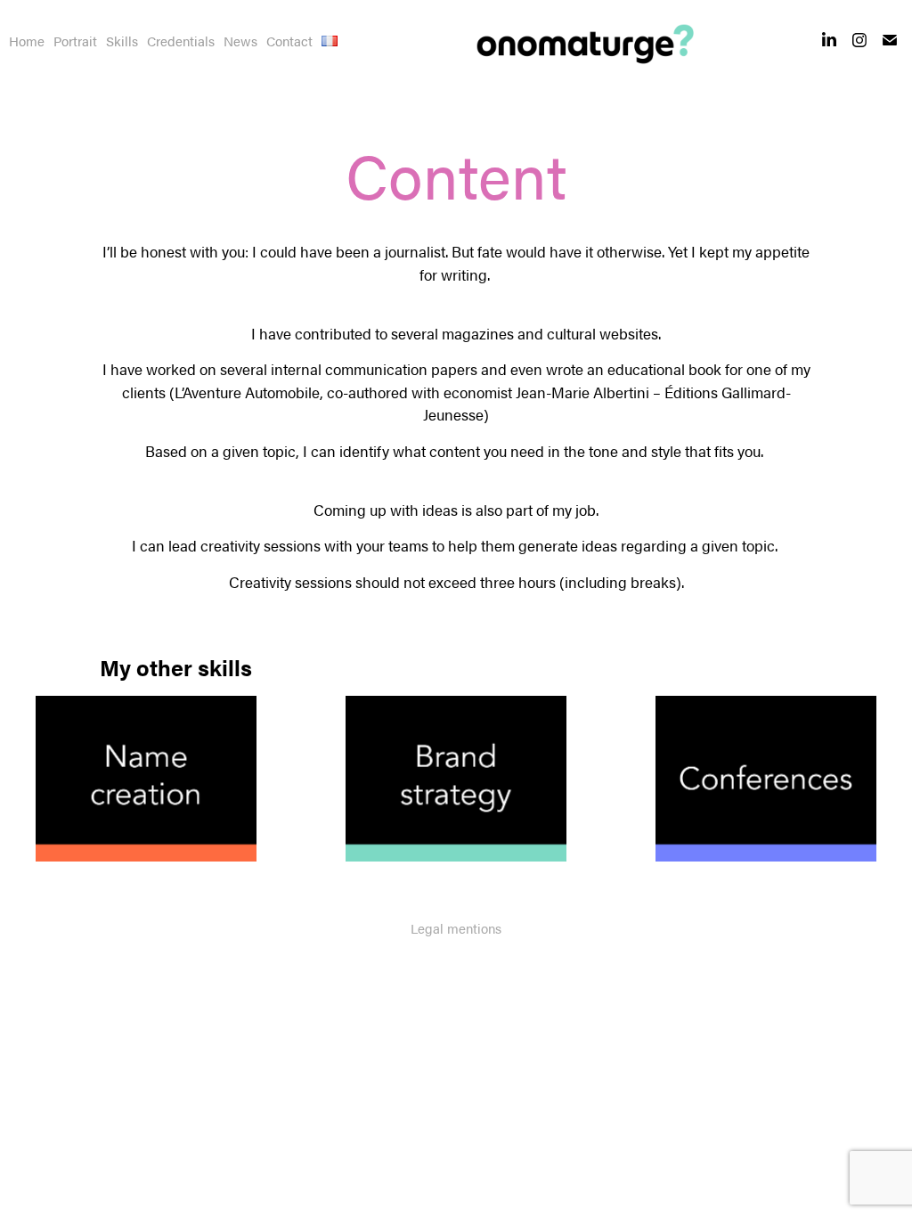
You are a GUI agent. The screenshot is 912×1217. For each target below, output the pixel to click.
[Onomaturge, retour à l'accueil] (580, 44)
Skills (122, 40)
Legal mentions (456, 928)
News (240, 40)
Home (27, 40)
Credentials (181, 40)
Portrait (75, 40)
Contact (289, 40)
